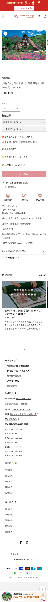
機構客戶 (9, 532)
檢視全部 (42, 275)
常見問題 (9, 514)
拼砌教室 (9, 475)
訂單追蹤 (9, 520)
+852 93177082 (23, 398)
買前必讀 (9, 509)
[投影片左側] (18, 71)
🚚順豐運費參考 (9, 148)
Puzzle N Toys (20, 577)
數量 (3, 103)
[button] (3, 16)
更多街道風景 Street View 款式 (18, 243)
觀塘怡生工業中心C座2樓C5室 (23, 414)
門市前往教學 (11, 419)
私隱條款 (9, 493)
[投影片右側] (30, 71)
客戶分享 (9, 487)
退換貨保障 (12, 385)
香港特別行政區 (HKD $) (23, 559)
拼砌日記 (9, 481)
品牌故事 (9, 470)
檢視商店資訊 (10, 186)
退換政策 (9, 526)
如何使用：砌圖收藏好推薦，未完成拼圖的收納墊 (22, 312)
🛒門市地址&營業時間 (24, 8)
